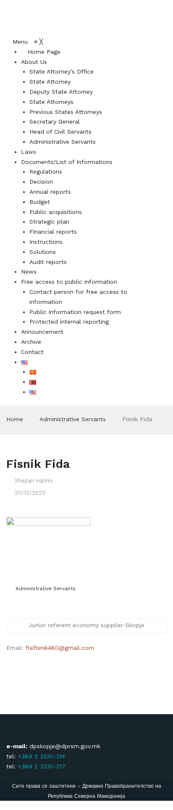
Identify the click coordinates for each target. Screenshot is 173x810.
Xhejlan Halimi (33, 481)
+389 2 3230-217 (42, 766)
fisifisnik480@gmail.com (60, 647)
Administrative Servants (72, 419)
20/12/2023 (30, 493)
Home (14, 419)
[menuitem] (40, 51)
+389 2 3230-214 (41, 756)
